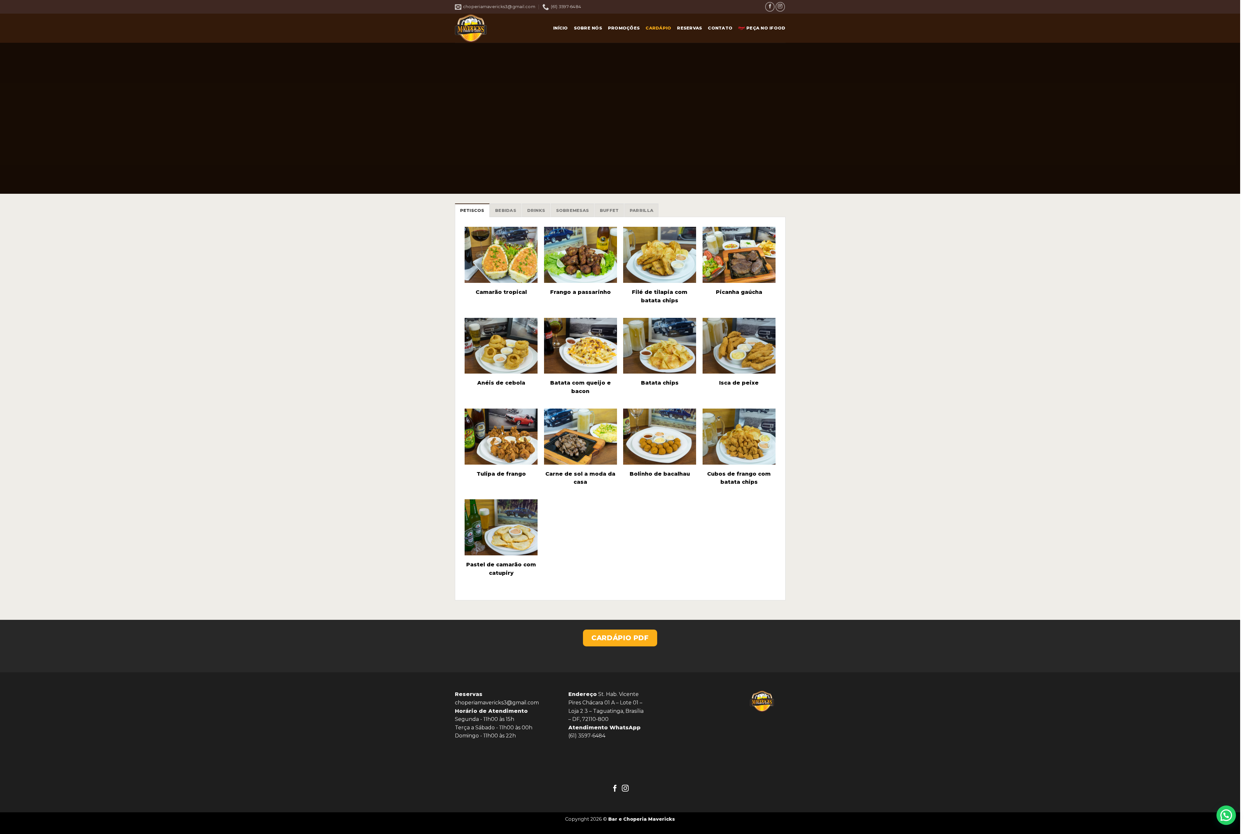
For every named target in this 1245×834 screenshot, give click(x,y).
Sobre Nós (588, 28)
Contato (720, 28)
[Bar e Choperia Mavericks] (487, 28)
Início (560, 28)
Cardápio (658, 28)
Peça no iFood (765, 28)
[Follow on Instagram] (780, 6)
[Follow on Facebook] (770, 6)
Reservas (689, 28)
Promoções (624, 28)
